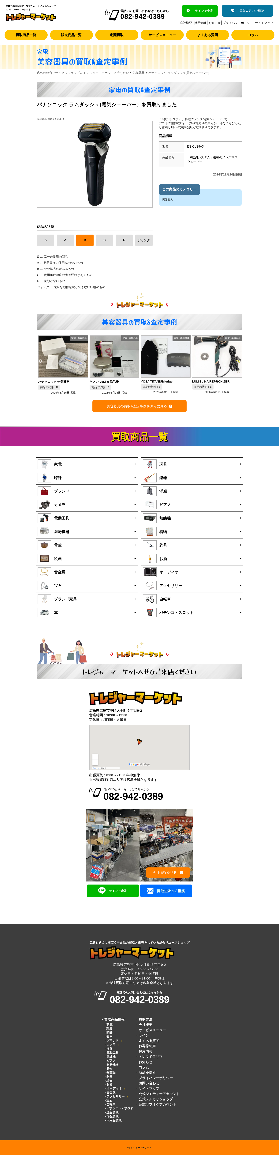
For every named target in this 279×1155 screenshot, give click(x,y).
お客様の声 (147, 1046)
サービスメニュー (162, 35)
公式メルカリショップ (156, 1099)
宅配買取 (117, 35)
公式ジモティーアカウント (159, 1094)
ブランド (112, 1040)
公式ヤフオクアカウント (157, 1104)
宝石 (109, 1100)
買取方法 (145, 1019)
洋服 (109, 1048)
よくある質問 (207, 35)
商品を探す (147, 1072)
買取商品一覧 (26, 35)
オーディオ (114, 1088)
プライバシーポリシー (238, 23)
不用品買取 (114, 1120)
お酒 (109, 1084)
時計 (109, 1032)
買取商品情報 (114, 1019)
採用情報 (200, 23)
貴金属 (111, 1092)
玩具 (109, 1028)
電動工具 (112, 1052)
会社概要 (186, 23)
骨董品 (111, 1072)
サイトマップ (264, 23)
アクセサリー (115, 1096)
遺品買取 (112, 1112)
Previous (40, 361)
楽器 (109, 1036)
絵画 (109, 1080)
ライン (144, 1035)
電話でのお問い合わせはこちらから (133, 794)
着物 (109, 1068)
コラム (253, 35)
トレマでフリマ (151, 1057)
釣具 (109, 1076)
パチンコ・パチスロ (120, 1108)
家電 (109, 1024)
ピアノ (111, 1060)
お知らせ (214, 23)
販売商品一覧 (71, 35)
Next (238, 361)
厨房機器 (112, 1064)
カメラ (111, 1044)
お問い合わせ (149, 1083)
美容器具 (167, 199)
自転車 (111, 1104)
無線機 (111, 1056)
